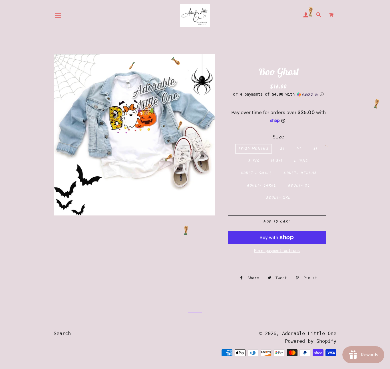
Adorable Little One (309, 333)
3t (315, 149)
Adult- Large (262, 186)
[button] (278, 94)
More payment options (277, 250)
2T (282, 149)
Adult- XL (299, 186)
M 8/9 (277, 161)
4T (299, 149)
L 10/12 (301, 161)
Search (62, 333)
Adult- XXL (278, 198)
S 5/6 (253, 161)
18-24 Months (253, 149)
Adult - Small (256, 173)
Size (278, 137)
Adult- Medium (300, 173)
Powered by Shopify (310, 341)
